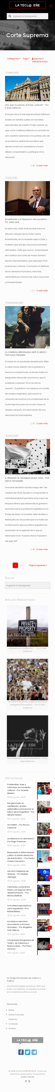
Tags (25, 58)
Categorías (13, 58)
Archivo (12, 1028)
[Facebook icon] (26, 1081)
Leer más (43, 165)
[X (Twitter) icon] (29, 1081)
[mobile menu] (50, 6)
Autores (38, 58)
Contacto (13, 1023)
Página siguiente (37, 565)
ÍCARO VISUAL (27, 1076)
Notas (11, 1010)
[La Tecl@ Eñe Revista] (27, 6)
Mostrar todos (41, 61)
